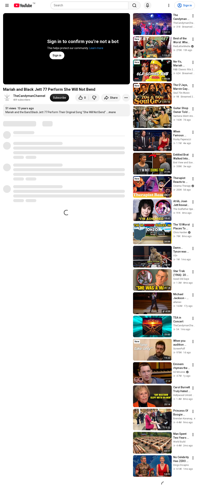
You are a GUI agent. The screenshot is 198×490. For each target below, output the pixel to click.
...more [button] (111, 112)
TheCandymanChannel (29, 96)
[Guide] (7, 5)
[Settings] (168, 5)
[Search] (134, 5)
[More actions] (126, 98)
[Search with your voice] (147, 5)
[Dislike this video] (94, 98)
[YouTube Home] (23, 5)
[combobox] (90, 5)
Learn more (96, 48)
